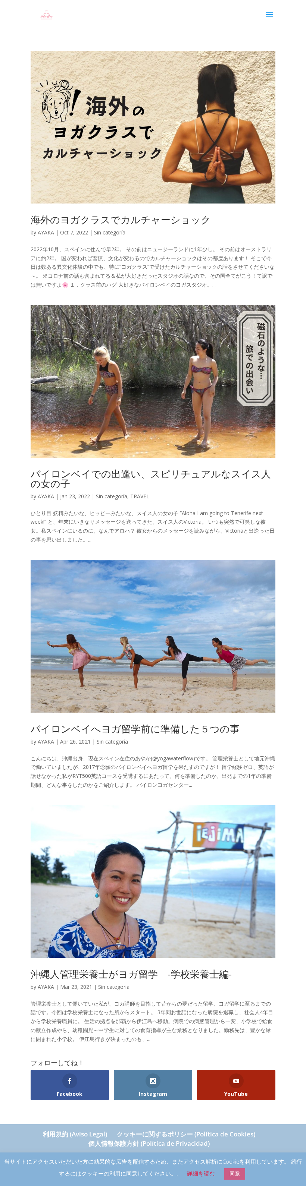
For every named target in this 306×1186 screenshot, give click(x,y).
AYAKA (46, 232)
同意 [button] (235, 1173)
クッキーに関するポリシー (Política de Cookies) (186, 1134)
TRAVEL (139, 496)
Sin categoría (109, 232)
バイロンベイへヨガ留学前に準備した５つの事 (135, 728)
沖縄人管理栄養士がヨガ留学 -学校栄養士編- (131, 974)
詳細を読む (201, 1173)
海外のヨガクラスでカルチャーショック (121, 219)
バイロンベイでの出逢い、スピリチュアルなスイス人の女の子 (151, 478)
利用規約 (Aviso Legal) (75, 1134)
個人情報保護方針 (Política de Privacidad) (149, 1143)
